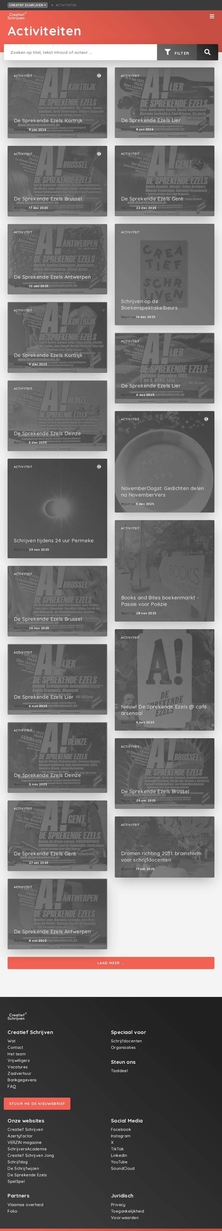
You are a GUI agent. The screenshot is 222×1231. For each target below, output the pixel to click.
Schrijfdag (18, 1161)
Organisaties (123, 1047)
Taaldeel (119, 1070)
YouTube (119, 1161)
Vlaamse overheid (25, 1204)
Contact (15, 1047)
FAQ (12, 1086)
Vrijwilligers (19, 1060)
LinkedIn (119, 1155)
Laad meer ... (111, 963)
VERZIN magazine (25, 1142)
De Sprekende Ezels (27, 1174)
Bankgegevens (22, 1079)
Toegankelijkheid (127, 1211)
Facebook (121, 1129)
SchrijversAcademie (27, 1148)
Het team (17, 1053)
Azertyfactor (20, 1135)
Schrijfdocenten (126, 1040)
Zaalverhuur (19, 1073)
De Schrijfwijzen (23, 1168)
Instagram (120, 1135)
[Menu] (212, 16)
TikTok (117, 1148)
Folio (12, 1211)
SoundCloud (123, 1168)
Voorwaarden (125, 1217)
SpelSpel (16, 1181)
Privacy (118, 1204)
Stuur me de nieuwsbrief (37, 1103)
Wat (11, 1040)
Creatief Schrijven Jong (31, 1155)
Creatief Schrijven (26, 5)
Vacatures (18, 1066)
